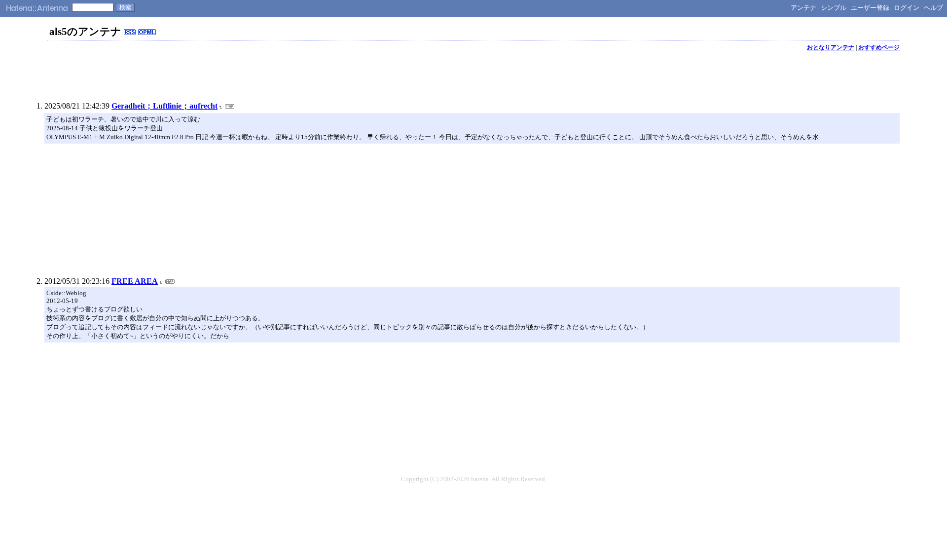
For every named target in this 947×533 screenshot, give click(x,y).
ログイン (906, 7)
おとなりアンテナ (830, 47)
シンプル (833, 7)
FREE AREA (134, 281)
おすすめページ (879, 47)
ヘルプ (933, 7)
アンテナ (803, 7)
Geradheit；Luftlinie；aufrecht (164, 106)
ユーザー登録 (870, 7)
